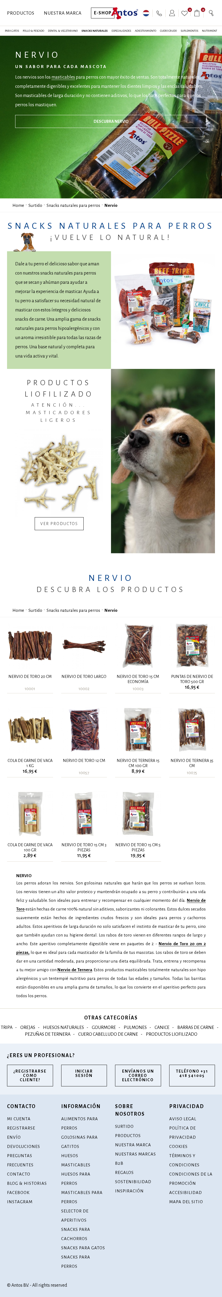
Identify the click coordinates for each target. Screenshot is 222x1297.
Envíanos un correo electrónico (138, 1075)
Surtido (35, 205)
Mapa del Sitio (186, 1201)
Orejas (27, 1027)
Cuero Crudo (168, 30)
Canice (162, 1027)
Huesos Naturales (63, 1027)
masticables (63, 77)
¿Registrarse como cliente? (30, 1075)
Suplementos (189, 30)
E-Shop (103, 13)
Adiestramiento (145, 30)
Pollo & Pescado (33, 30)
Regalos (124, 1172)
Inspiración (129, 1191)
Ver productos (59, 524)
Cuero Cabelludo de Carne (108, 1034)
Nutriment (209, 30)
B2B (119, 1163)
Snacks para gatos (83, 1247)
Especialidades (121, 30)
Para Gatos (12, 30)
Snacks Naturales (94, 30)
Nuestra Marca (62, 13)
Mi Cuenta (19, 1118)
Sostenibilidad (133, 1181)
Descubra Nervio (111, 121)
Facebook (18, 1192)
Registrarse (21, 1128)
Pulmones (135, 1027)
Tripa (6, 1027)
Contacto (18, 1174)
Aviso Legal (182, 1118)
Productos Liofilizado (171, 1034)
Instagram (19, 1201)
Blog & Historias (27, 1183)
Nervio (111, 205)
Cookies (178, 1146)
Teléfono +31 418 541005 (192, 1073)
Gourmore (104, 1027)
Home (18, 205)
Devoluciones (23, 1146)
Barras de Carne (195, 1027)
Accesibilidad (185, 1192)
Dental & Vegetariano (63, 30)
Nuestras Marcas (135, 1154)
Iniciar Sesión (84, 1073)
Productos (20, 13)
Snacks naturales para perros (73, 205)
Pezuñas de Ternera (47, 1034)
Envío (14, 1137)
